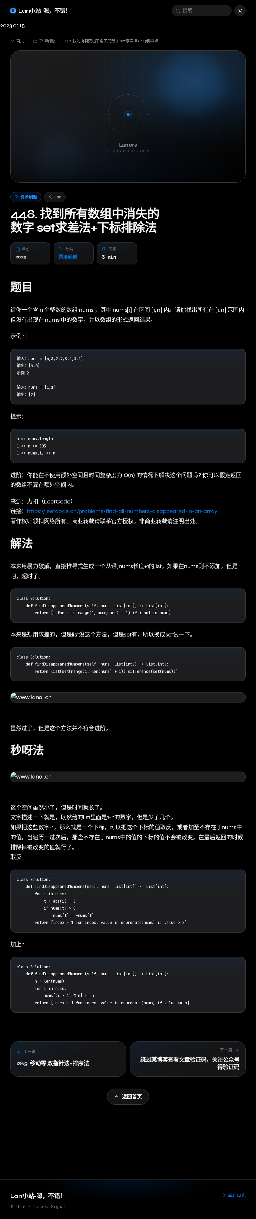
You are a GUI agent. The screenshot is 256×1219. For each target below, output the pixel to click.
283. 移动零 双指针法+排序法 (53, 1063)
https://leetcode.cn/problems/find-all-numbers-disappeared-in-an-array (122, 511)
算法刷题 (68, 257)
